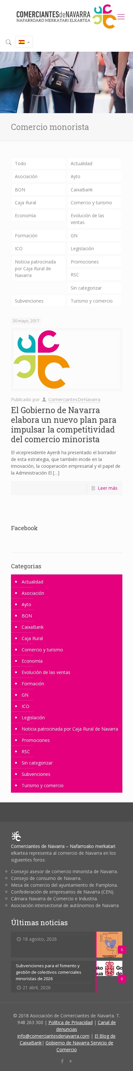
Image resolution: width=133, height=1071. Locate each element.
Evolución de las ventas (87, 218)
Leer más (108, 488)
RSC (75, 275)
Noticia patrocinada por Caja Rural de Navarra (35, 268)
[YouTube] (70, 1061)
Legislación (82, 248)
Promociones (85, 262)
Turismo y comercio (92, 301)
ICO (19, 248)
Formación (26, 235)
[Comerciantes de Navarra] (66, 16)
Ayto (75, 176)
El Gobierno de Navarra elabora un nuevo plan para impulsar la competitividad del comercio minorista (64, 424)
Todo (20, 163)
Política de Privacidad (70, 1022)
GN (74, 235)
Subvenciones (29, 301)
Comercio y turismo (91, 202)
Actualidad (81, 163)
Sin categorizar (86, 288)
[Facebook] (62, 1061)
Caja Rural (25, 202)
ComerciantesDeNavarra (74, 399)
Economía (25, 215)
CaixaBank (82, 190)
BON (20, 190)
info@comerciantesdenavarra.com (53, 1036)
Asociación (26, 176)
